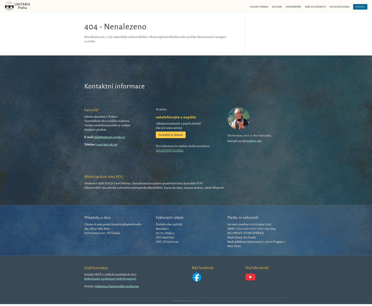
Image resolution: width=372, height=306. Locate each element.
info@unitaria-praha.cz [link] (109, 137)
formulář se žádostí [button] (171, 135)
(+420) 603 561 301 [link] (106, 144)
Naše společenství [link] (315, 7)
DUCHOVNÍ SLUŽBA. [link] (170, 150)
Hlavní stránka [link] (259, 7)
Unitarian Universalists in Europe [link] (117, 286)
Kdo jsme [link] (277, 7)
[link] (17, 5)
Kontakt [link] (360, 7)
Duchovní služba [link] (339, 7)
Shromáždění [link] (293, 7)
